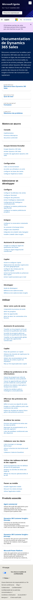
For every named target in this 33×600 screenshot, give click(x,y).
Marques (4, 597)
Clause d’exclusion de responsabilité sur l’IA (14, 582)
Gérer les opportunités (11, 314)
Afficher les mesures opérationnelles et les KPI (16, 474)
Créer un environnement (11, 167)
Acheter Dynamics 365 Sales (12, 151)
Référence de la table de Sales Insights (16, 293)
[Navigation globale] (2, 19)
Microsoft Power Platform (13, 551)
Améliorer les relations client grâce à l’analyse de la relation (15, 386)
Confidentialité (16, 587)
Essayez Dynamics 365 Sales (12, 149)
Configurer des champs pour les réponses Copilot (14, 269)
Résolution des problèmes (13, 113)
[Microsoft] (16, 20)
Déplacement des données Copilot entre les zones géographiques (16, 265)
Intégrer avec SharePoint (11, 229)
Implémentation (9, 133)
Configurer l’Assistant (10, 195)
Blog (17, 585)
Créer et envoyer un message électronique (13, 445)
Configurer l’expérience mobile (13, 174)
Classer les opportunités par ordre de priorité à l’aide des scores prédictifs (15, 382)
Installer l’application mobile (12, 486)
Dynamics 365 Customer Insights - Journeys (16, 535)
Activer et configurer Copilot (12, 262)
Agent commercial (10, 504)
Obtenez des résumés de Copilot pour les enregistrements (16, 355)
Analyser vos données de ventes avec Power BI (15, 470)
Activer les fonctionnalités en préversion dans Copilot (16, 273)
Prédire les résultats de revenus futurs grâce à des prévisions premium (15, 411)
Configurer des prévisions (12, 197)
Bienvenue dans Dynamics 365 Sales (15, 87)
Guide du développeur (11, 288)
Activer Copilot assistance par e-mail (15, 277)
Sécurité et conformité (10, 138)
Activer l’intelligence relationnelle (14, 200)
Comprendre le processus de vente (14, 309)
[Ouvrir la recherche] (21, 19)
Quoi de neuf (8, 96)
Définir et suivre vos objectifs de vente (15, 404)
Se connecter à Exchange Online (14, 227)
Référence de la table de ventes (13, 290)
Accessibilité (21, 595)
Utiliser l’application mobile (12, 491)
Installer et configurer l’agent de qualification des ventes (14, 246)
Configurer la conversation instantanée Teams (16, 224)
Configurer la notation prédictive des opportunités (15, 207)
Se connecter (28, 20)
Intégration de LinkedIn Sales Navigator (16, 232)
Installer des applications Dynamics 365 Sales (16, 154)
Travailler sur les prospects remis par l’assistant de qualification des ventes (15, 330)
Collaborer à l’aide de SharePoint (14, 452)
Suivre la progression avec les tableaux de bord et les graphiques (16, 466)
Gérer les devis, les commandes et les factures (15, 317)
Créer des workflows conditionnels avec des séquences (16, 432)
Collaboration (5, 587)
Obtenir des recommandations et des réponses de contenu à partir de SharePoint (15, 359)
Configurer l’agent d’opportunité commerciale (13, 250)
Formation (8, 105)
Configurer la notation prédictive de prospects (15, 211)
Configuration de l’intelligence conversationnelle (13, 203)
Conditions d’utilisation (8, 595)
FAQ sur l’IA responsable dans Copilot (15, 364)
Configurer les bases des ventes (13, 171)
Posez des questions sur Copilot (13, 352)
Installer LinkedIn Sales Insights (14, 234)
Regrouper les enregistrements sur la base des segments (15, 428)
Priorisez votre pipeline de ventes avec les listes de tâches (15, 424)
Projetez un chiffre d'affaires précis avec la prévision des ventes (16, 407)
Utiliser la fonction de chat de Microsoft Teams (16, 449)
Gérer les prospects (10, 311)
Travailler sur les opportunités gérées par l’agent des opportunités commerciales (15, 338)
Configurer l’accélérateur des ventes (15, 193)
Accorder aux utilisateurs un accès (14, 169)
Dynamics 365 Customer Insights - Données (16, 519)
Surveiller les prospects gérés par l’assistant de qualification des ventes (15, 334)
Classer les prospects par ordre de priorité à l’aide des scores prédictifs (15, 378)
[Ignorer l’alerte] (30, 2)
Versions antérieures (7, 585)
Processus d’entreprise (11, 135)
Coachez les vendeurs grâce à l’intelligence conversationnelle (13, 390)
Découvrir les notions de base (13, 489)
